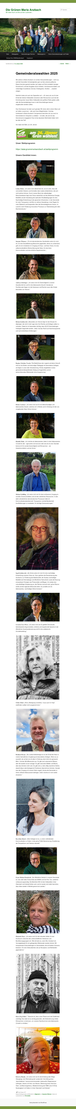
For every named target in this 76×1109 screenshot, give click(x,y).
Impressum (30, 58)
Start (7, 54)
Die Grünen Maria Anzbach (23, 10)
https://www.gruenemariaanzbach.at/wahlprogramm (37, 149)
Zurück (61, 63)
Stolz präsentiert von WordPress (38, 1102)
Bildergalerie (15, 54)
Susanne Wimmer (47, 1094)
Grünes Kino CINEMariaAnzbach (15, 58)
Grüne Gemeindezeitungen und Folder (58, 54)
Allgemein (37, 1094)
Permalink (27, 1096)
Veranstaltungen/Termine (28, 54)
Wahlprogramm (41, 54)
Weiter (67, 63)
